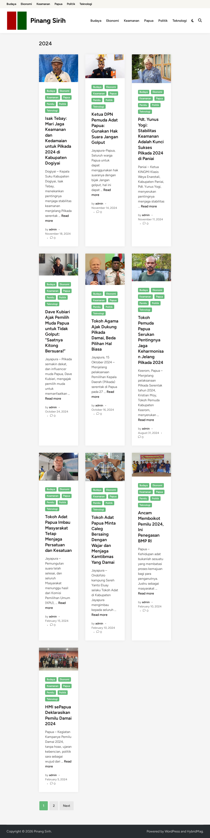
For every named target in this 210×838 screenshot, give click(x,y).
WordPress (172, 831)
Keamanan (43, 4)
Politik (71, 4)
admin (53, 229)
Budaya (11, 4)
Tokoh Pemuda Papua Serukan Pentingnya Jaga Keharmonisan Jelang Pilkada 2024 (151, 340)
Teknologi (86, 4)
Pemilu (50, 104)
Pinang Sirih (48, 20)
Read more (149, 206)
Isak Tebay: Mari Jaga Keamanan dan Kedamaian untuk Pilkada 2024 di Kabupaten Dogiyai (58, 141)
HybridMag (195, 831)
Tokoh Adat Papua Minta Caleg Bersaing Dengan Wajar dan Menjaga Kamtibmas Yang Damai (103, 540)
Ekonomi (26, 4)
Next (66, 806)
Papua (58, 4)
